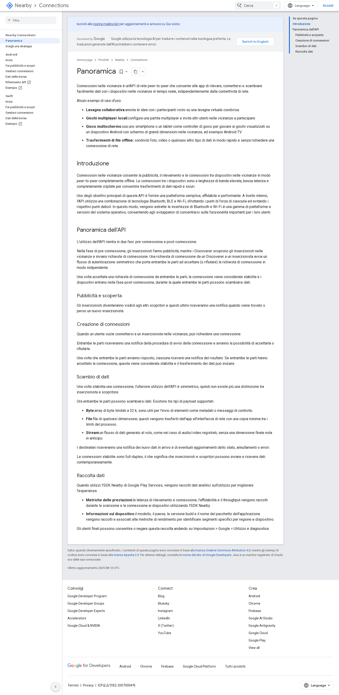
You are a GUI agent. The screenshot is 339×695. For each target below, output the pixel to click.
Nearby (23, 5)
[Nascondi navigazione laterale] (55, 686)
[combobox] (258, 5)
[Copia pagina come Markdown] (135, 72)
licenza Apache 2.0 (126, 555)
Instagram (165, 611)
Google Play (257, 640)
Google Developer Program (87, 596)
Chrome (254, 603)
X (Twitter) (166, 625)
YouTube (164, 633)
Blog (161, 596)
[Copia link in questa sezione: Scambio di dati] (113, 377)
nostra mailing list (106, 24)
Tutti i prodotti (235, 666)
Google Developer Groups (86, 603)
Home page (84, 60)
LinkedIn (164, 618)
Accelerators (77, 618)
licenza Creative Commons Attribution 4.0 (223, 550)
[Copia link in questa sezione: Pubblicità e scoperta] (126, 296)
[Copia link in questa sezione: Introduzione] (113, 164)
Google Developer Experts (86, 611)
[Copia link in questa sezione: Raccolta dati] (109, 476)
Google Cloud (258, 633)
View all (254, 648)
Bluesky (163, 603)
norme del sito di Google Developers (206, 555)
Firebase (255, 611)
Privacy (88, 685)
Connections (53, 5)
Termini (73, 685)
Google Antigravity (262, 625)
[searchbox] (31, 20)
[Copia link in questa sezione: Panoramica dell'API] (130, 230)
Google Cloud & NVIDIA (84, 625)
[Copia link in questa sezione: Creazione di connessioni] (134, 324)
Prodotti (103, 60)
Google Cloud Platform (199, 666)
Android (254, 596)
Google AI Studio (261, 618)
